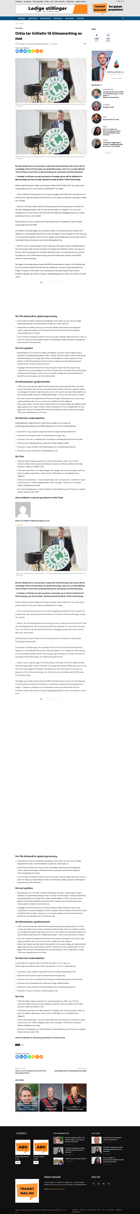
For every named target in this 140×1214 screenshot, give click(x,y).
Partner (22, 23)
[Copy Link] (33, 51)
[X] (109, 1184)
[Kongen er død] (51, 1097)
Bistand (105, 140)
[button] (123, 18)
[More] (41, 51)
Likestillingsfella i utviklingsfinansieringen (70, 1071)
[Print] (37, 51)
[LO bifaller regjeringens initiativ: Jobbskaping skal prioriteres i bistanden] (96, 143)
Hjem (16, 23)
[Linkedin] (21, 51)
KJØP (17, 1162)
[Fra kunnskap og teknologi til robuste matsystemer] (96, 1140)
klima (22, 1045)
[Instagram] (121, 1)
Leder (74, 1106)
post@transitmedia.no (57, 1189)
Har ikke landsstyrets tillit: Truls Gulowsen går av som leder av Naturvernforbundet (27, 1106)
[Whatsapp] (29, 51)
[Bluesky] (119, 1)
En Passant (50, 1106)
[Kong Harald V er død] (75, 1097)
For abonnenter (27, 1101)
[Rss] (123, 1)
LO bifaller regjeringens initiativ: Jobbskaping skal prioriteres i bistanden (113, 144)
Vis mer (107, 152)
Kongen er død (51, 1109)
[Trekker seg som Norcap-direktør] (58, 1161)
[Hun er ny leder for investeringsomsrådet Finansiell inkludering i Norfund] (96, 131)
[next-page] (20, 1115)
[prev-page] (16, 1115)
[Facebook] (116, 1)
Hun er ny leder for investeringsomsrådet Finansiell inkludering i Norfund (112, 132)
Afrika (105, 126)
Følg (108, 34)
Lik (96, 34)
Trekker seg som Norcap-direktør (75, 1158)
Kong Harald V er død (75, 1109)
